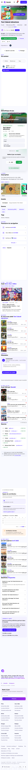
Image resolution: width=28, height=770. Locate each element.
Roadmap (20, 746)
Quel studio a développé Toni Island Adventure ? (10, 599)
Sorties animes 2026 (19, 717)
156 (22, 350)
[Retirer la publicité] (25, 248)
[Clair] (23, 767)
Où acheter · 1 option (20, 14)
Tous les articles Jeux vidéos (7, 285)
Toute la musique (18, 730)
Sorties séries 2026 (5, 715)
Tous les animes (18, 720)
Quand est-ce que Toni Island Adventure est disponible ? (12, 582)
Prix (25, 746)
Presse (13, 748)
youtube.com (12, 438)
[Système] (20, 767)
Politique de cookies (5, 757)
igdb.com (11, 428)
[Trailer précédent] (1, 191)
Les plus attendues (5, 717)
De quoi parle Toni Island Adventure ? (11, 608)
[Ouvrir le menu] (1, 2)
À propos (3, 746)
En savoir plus (18, 455)
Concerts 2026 (18, 735)
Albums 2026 (17, 726)
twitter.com (13, 431)
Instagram (11, 683)
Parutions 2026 (4, 735)
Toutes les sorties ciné (6, 710)
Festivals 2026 (18, 737)
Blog (9, 748)
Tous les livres (4, 740)
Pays (20, 61)
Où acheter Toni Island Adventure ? (10, 594)
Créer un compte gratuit (9, 630)
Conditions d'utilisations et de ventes (9, 753)
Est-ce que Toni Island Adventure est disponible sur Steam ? (10, 604)
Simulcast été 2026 (19, 715)
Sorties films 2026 (5, 706)
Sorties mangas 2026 (6, 726)
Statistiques (3, 748)
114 (22, 324)
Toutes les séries (4, 720)
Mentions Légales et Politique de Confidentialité (12, 755)
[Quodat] (2, 670)
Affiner (6, 61)
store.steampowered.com (15, 433)
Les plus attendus (5, 708)
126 (22, 343)
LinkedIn (5, 683)
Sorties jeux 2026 (18, 706)
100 (25, 337)
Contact (18, 748)
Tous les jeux (17, 710)
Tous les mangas (5, 730)
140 (25, 343)
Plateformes (13, 61)
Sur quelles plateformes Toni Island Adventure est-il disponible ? (10, 590)
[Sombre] (25, 767)
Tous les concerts (18, 740)
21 (25, 324)
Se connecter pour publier (9, 372)
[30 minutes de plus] (14, 162)
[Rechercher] (14, 2)
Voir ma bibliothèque (15, 168)
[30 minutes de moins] (7, 162)
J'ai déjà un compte (6, 633)
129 (25, 350)
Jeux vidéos (22, 7)
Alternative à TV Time (6, 750)
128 (22, 337)
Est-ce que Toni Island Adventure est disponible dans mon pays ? (10, 612)
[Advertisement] (14, 89)
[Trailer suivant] (26, 191)
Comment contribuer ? (12, 746)
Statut (13, 757)
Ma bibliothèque (21, 125)
